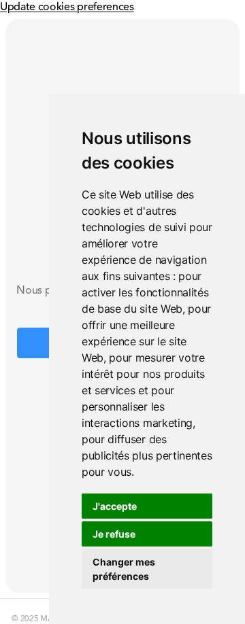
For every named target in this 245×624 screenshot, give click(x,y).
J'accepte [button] (115, 506)
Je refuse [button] (114, 534)
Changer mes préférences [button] (124, 569)
